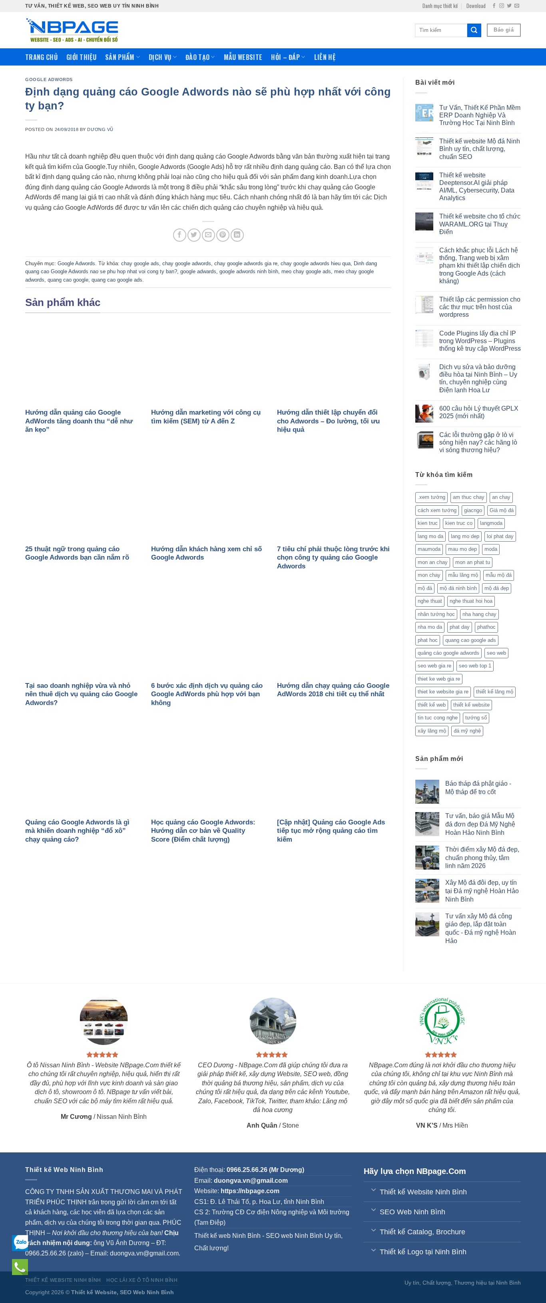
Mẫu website (243, 57)
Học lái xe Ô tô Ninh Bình (141, 1280)
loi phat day (500, 536)
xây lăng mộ (432, 731)
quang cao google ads (117, 280)
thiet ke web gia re (439, 679)
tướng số (476, 718)
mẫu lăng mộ (463, 575)
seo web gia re (434, 666)
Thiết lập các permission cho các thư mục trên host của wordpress (479, 307)
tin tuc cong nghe (438, 718)
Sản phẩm (120, 57)
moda (490, 549)
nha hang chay (479, 614)
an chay (501, 497)
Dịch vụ (160, 57)
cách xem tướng (437, 510)
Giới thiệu (81, 57)
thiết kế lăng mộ (494, 692)
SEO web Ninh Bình (294, 1235)
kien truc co (458, 523)
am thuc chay (468, 497)
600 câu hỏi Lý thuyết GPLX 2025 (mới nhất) (478, 412)
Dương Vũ (100, 129)
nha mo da (430, 627)
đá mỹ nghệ (467, 731)
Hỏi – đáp (285, 57)
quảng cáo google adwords (448, 653)
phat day (460, 627)
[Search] (474, 30)
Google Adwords (49, 79)
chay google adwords (186, 263)
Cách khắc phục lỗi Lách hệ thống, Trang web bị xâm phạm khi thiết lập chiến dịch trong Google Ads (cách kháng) (479, 265)
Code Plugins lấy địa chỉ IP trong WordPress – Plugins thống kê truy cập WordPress (480, 341)
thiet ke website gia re (443, 692)
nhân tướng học (436, 614)
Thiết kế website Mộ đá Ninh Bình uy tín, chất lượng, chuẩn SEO (479, 149)
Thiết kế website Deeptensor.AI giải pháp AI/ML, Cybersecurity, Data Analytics (476, 187)
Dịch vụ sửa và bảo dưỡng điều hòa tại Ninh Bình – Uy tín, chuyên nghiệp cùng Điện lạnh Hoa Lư (478, 378)
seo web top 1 (475, 666)
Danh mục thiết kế (440, 6)
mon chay (429, 575)
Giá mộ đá (502, 510)
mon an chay (433, 562)
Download (476, 6)
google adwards (198, 271)
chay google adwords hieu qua (316, 263)
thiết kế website (471, 705)
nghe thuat (430, 601)
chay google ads (140, 263)
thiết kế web (432, 705)
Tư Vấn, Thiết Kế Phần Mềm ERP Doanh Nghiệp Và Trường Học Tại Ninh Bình (479, 115)
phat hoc (428, 640)
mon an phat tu (472, 562)
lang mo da (430, 536)
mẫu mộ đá (499, 575)
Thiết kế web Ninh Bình (227, 1235)
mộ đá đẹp (496, 588)
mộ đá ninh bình (458, 588)
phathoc (486, 627)
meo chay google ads (306, 271)
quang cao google (68, 280)
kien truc (428, 523)
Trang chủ (41, 57)
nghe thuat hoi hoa (471, 601)
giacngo (473, 510)
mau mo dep (462, 549)
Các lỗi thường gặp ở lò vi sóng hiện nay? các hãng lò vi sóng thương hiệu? (478, 442)
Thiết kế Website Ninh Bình (63, 1280)
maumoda (429, 549)
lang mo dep (465, 536)
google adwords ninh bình (248, 271)
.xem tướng (431, 497)
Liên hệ (324, 57)
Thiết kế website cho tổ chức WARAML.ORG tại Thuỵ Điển (479, 224)
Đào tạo (197, 57)
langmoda (491, 523)
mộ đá (425, 588)
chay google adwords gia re (245, 263)
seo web (496, 653)
